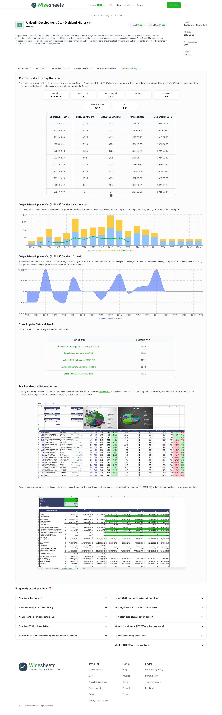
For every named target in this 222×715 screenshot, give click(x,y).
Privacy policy (151, 676)
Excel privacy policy (154, 669)
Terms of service (153, 682)
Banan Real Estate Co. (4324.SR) (78, 374)
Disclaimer (150, 688)
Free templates (96, 688)
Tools (91, 694)
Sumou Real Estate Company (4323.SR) (78, 367)
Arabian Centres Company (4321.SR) (78, 360)
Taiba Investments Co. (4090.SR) (79, 353)
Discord (126, 688)
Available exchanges (98, 682)
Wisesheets (104, 391)
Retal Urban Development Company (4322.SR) (78, 346)
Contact (126, 694)
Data (91, 676)
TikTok (126, 682)
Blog (125, 669)
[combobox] (111, 15)
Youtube (126, 676)
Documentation (96, 669)
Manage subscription (98, 700)
